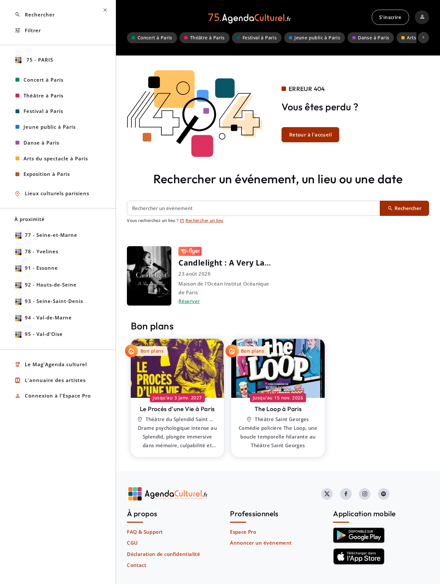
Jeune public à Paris (317, 38)
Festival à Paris (260, 38)
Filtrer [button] (27, 30)
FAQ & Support (145, 532)
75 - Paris (39, 59)
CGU (132, 542)
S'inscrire (390, 17)
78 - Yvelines (41, 251)
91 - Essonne (41, 268)
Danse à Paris (373, 38)
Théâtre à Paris (207, 38)
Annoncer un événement (261, 542)
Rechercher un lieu (202, 220)
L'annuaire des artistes (50, 380)
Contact (136, 565)
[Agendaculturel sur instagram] (364, 494)
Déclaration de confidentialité (163, 554)
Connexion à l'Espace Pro (52, 396)
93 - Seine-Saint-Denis (54, 301)
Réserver (189, 301)
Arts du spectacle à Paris (56, 158)
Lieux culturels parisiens (51, 193)
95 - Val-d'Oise (44, 334)
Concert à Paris (155, 38)
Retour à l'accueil (310, 134)
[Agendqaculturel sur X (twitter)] (327, 494)
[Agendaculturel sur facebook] (346, 494)
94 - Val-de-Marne (48, 317)
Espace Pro (243, 532)
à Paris (177, 409)
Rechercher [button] (34, 14)
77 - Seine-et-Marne (51, 235)
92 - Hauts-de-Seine (51, 284)
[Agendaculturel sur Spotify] (383, 494)
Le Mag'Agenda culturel (50, 364)
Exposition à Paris (47, 174)
